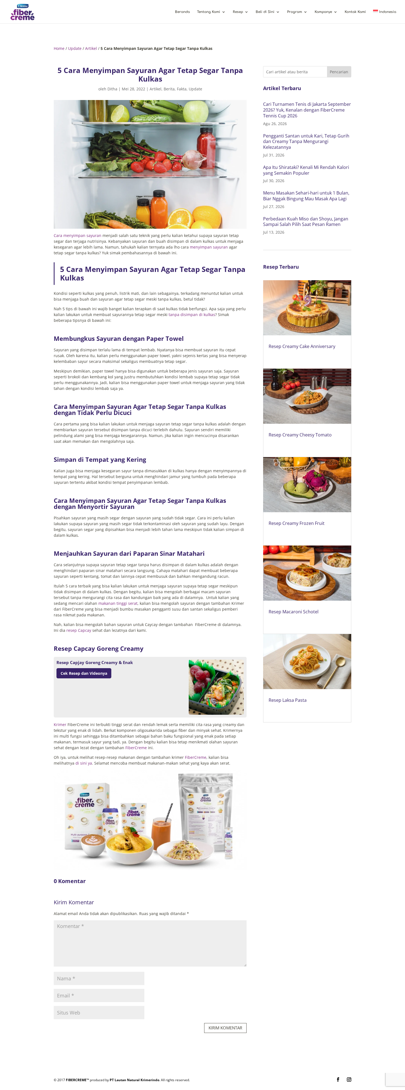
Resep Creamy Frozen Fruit (297, 523)
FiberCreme (136, 747)
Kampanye (323, 12)
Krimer (60, 724)
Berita (169, 88)
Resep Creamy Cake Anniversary (302, 346)
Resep (238, 12)
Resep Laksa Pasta (288, 700)
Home (59, 48)
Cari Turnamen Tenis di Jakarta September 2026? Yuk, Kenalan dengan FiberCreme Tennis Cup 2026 (307, 110)
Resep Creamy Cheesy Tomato (300, 435)
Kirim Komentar (225, 1027)
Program (294, 12)
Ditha (112, 88)
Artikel (91, 48)
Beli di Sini (265, 12)
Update (75, 48)
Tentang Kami (208, 12)
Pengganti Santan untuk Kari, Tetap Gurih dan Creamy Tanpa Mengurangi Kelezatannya (306, 141)
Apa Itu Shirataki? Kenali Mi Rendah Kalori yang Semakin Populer (306, 170)
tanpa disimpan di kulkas (192, 314)
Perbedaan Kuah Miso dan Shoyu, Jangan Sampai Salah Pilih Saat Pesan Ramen (305, 222)
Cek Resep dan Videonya (84, 673)
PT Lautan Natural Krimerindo (134, 1080)
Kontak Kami (355, 12)
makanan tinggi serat (117, 603)
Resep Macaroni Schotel (293, 612)
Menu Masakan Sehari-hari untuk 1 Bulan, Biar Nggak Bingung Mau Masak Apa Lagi (306, 196)
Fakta (182, 88)
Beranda (182, 12)
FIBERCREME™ (77, 1080)
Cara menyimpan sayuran (77, 235)
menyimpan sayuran (209, 247)
